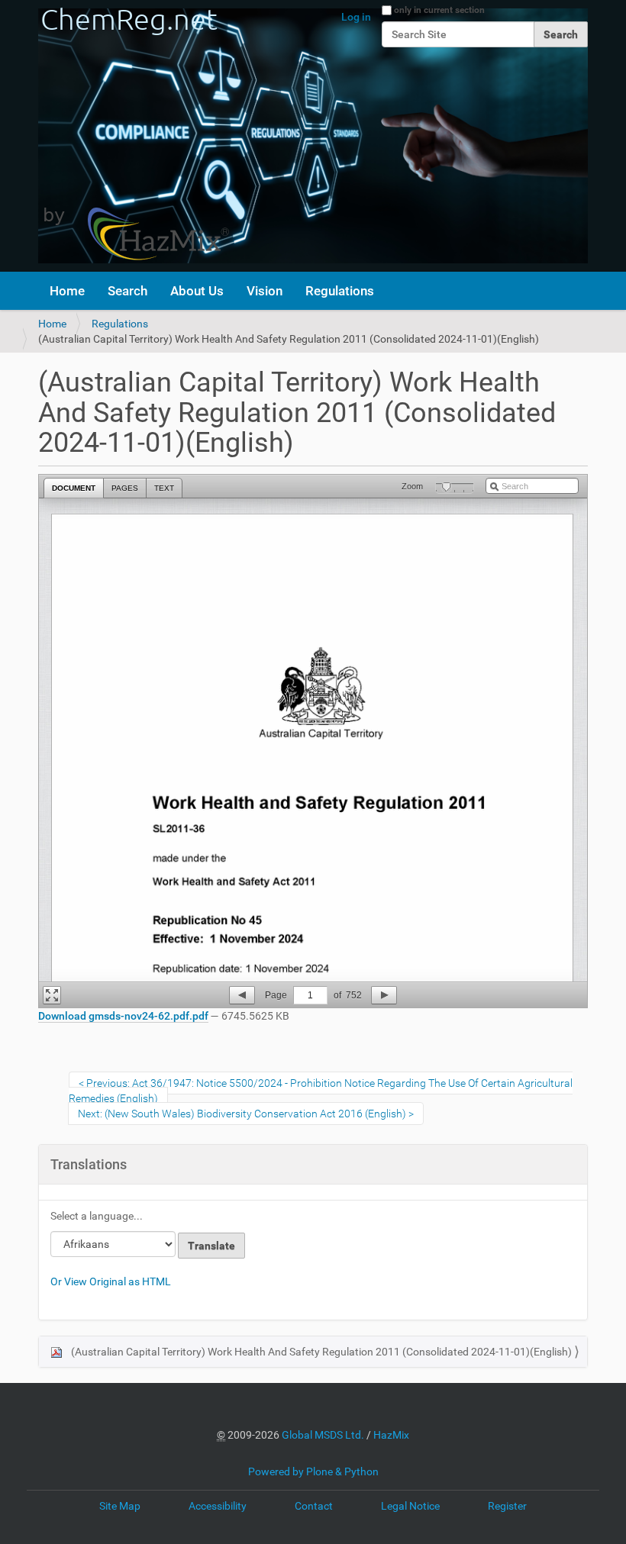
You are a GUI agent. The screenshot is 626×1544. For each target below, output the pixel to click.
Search (127, 290)
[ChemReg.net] (133, 136)
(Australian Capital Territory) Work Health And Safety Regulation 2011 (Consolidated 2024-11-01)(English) (320, 1352)
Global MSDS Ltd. (323, 1435)
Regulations (339, 290)
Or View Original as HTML (110, 1281)
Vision (264, 290)
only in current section (439, 10)
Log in (356, 17)
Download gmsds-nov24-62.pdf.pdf (123, 1016)
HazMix (391, 1435)
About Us (197, 290)
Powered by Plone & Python (313, 1471)
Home (67, 290)
